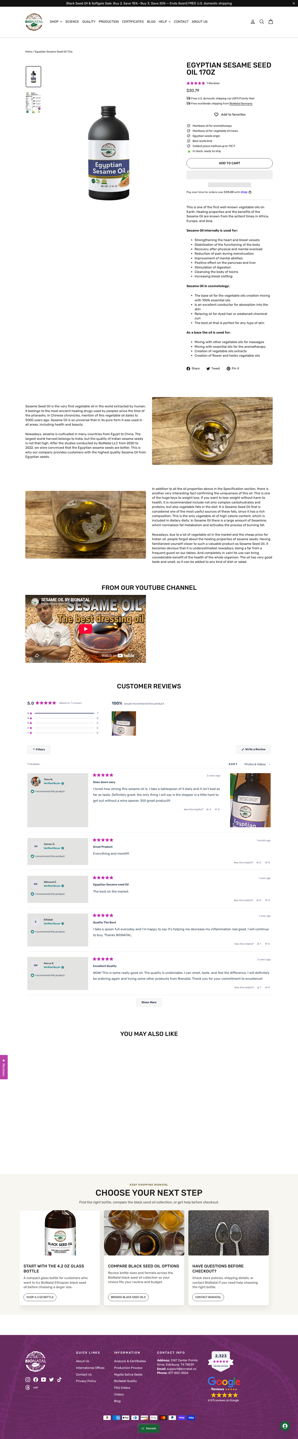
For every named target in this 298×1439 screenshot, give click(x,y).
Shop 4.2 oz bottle (40, 1297)
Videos (119, 1394)
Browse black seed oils (128, 1297)
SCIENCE (72, 22)
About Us (82, 1361)
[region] (124, 723)
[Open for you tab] (285, 1426)
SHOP (54, 22)
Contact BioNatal (208, 1297)
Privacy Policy (86, 1381)
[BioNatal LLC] (47, 1361)
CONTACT (181, 22)
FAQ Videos (122, 1388)
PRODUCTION (109, 22)
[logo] (34, 22)
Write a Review (258, 750)
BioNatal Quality (125, 1381)
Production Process (128, 1368)
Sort (234, 764)
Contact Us (84, 1374)
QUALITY (88, 22)
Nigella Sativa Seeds (128, 1374)
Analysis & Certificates (130, 1361)
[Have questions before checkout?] (228, 1233)
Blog (117, 1401)
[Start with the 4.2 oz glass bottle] (59, 1233)
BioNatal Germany (241, 103)
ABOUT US (200, 22)
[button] (203, 83)
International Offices (90, 1368)
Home (28, 51)
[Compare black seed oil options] (144, 1233)
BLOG (151, 22)
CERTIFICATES (133, 22)
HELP (163, 22)
